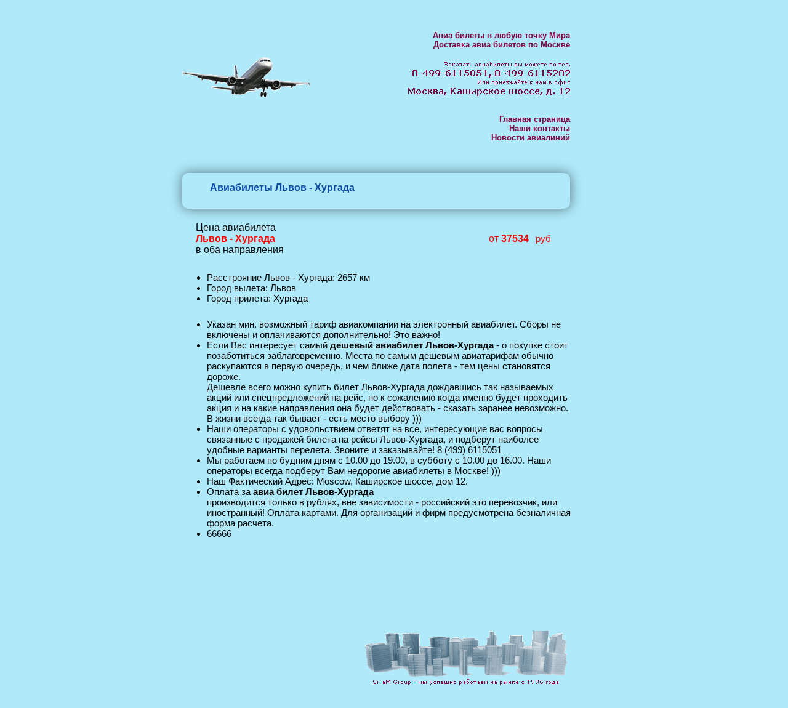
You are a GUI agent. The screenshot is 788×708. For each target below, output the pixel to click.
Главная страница (534, 119)
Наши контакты (539, 128)
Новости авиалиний (530, 137)
